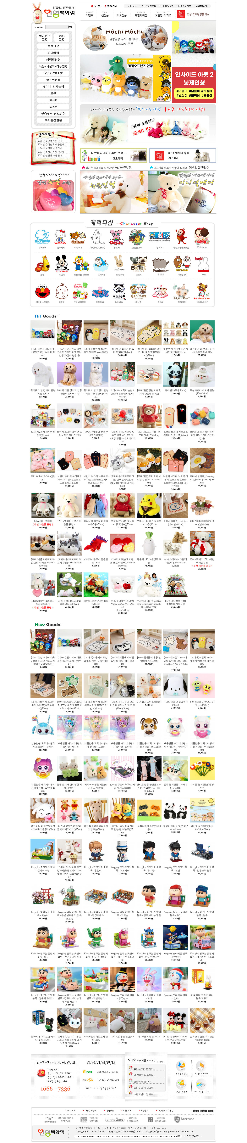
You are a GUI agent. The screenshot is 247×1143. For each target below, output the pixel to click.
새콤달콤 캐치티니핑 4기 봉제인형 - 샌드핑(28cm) (149, 746)
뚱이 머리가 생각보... (144, 1088)
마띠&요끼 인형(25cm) (149, 1036)
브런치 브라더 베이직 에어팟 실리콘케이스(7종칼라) (202, 435)
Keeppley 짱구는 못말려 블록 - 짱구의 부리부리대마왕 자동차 (69, 998)
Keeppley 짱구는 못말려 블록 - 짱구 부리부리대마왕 (69, 956)
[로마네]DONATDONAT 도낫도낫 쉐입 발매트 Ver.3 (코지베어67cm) (69, 705)
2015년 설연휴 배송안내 (50, 140)
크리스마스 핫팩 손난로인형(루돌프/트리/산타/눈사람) (122, 393)
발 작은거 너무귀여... (144, 1075)
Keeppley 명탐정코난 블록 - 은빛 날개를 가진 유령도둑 (69, 915)
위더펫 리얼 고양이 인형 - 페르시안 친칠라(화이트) (96, 393)
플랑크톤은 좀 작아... (144, 1068)
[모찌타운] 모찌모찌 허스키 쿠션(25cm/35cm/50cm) (69, 562)
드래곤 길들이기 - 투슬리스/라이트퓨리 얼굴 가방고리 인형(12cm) (69, 1039)
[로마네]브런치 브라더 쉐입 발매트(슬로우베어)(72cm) (42, 705)
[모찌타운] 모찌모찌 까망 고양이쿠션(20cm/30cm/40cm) (43, 562)
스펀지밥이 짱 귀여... (144, 1094)
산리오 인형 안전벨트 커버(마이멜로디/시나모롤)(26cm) (149, 787)
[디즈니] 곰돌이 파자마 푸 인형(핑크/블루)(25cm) (122, 829)
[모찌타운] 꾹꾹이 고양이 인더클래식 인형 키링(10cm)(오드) (122, 705)
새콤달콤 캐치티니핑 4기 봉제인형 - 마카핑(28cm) (175, 746)
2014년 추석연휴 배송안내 (51, 144)
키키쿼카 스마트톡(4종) (149, 702)
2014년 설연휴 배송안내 (50, 148)
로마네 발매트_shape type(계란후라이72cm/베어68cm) (202, 479)
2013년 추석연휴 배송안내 (51, 151)
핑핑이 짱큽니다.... (143, 1081)
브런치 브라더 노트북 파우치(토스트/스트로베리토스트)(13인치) (96, 479)
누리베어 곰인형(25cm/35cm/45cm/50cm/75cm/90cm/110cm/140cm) (149, 604)
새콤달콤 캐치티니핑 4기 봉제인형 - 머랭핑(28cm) (202, 746)
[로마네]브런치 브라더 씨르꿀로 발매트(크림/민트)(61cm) (96, 705)
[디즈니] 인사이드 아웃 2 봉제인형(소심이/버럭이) (43, 352)
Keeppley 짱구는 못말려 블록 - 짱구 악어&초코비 (122, 956)
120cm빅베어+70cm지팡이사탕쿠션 (202, 562)
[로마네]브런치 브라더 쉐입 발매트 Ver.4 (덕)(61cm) (96, 352)
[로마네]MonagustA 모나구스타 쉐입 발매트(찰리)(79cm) (149, 352)
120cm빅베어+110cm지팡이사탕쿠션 (42, 604)
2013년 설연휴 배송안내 (50, 155)
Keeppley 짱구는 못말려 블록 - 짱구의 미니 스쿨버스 (202, 956)
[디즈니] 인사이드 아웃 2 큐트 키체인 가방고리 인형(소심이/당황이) (69, 352)
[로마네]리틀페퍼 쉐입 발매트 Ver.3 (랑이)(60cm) (122, 660)
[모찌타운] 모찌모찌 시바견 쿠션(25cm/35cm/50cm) (149, 479)
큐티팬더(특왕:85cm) (175, 390)
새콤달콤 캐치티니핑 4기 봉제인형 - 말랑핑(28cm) (43, 787)
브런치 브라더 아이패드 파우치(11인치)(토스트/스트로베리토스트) (69, 479)
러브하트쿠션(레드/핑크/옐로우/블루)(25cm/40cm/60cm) (122, 562)
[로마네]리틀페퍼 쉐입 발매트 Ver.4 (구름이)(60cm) (96, 660)
